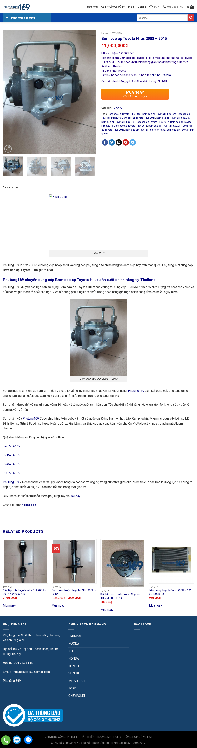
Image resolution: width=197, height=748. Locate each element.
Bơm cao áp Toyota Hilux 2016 (130, 125)
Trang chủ (91, 6)
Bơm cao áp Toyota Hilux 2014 (152, 121)
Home (104, 33)
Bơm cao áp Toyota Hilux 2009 (159, 113)
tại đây (75, 496)
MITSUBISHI (77, 681)
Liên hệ (141, 6)
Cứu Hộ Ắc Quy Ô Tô (113, 6)
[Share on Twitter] (112, 142)
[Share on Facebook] (105, 142)
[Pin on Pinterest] (126, 142)
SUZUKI (73, 673)
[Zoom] (8, 149)
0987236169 (11, 473)
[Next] (88, 91)
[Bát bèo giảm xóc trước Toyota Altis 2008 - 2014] (123, 563)
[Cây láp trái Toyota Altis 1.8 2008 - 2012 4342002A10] (25, 561)
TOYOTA (117, 33)
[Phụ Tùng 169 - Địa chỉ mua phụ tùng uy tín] (16, 7)
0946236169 (11, 464)
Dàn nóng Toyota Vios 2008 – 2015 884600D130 (171, 592)
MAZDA (73, 644)
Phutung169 (136, 391)
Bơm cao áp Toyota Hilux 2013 (118, 121)
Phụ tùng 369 (12, 681)
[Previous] (9, 91)
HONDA (73, 658)
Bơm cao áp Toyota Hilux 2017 (165, 125)
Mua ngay (9, 605)
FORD (72, 688)
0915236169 (11, 455)
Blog (131, 6)
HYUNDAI (74, 636)
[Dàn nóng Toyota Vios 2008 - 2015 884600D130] (171, 561)
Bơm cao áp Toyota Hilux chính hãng (145, 129)
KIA (70, 651)
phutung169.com (160, 74)
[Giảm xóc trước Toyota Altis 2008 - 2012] (74, 561)
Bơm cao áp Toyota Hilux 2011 (138, 117)
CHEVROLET (76, 696)
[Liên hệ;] (6, 740)
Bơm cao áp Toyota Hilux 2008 (124, 113)
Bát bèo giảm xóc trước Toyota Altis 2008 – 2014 (120, 596)
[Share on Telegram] (132, 142)
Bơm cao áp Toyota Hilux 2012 (173, 117)
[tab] (10, 187)
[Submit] (191, 17)
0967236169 (11, 446)
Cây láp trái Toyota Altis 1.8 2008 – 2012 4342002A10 (24, 592)
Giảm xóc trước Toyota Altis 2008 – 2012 (74, 592)
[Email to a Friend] (119, 142)
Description (10, 187)
